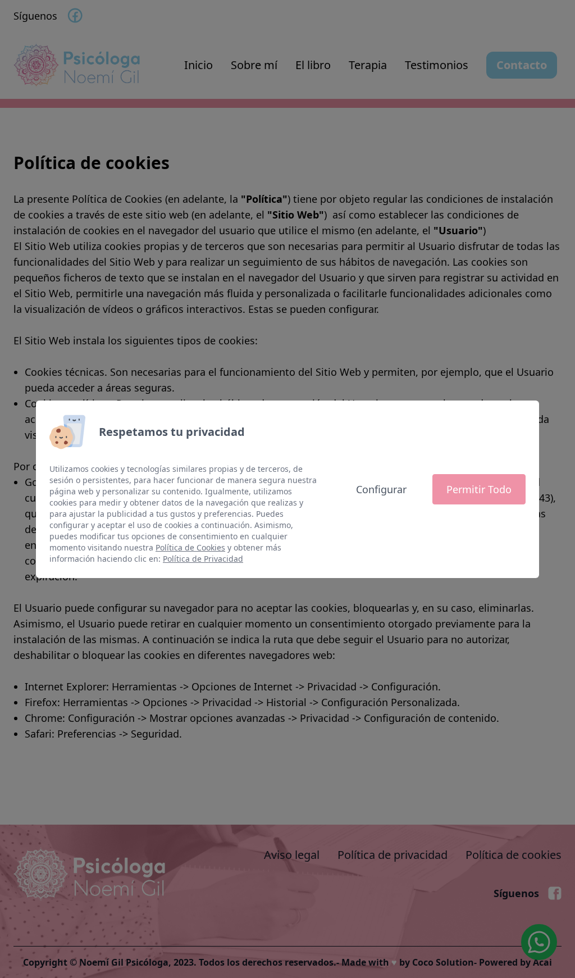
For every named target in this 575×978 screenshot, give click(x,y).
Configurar (381, 489)
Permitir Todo (479, 489)
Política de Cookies (190, 547)
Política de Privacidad (203, 558)
